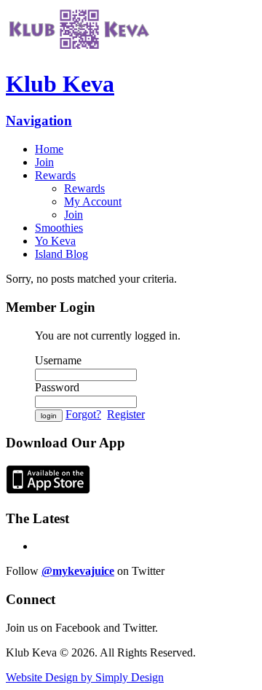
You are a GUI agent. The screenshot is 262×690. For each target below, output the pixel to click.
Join (44, 162)
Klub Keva (60, 84)
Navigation (39, 120)
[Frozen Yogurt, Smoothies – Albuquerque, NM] (78, 48)
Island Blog (61, 254)
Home (49, 149)
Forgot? (83, 414)
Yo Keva (55, 241)
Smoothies (59, 227)
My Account (93, 201)
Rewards (55, 175)
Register (126, 414)
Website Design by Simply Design (85, 677)
